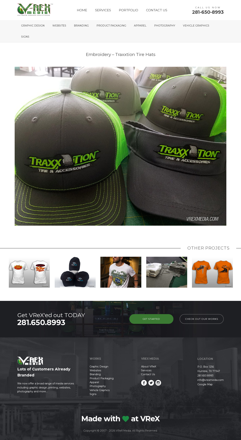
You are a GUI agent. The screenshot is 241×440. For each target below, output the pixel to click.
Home (82, 10)
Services (103, 10)
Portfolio (128, 10)
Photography (164, 25)
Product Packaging (111, 25)
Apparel (140, 25)
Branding (81, 25)
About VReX (148, 366)
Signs (25, 36)
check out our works (201, 318)
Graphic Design (33, 25)
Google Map (205, 384)
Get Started (151, 318)
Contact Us (156, 10)
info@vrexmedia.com (210, 380)
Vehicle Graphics (196, 25)
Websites (59, 25)
